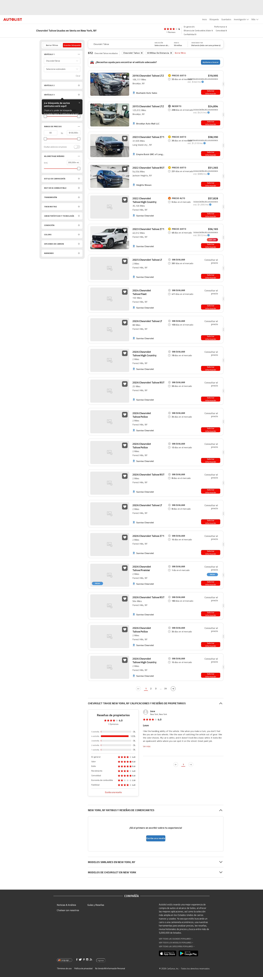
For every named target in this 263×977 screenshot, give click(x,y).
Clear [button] (78, 75)
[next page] (173, 688)
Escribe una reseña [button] (155, 838)
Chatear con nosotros (68, 910)
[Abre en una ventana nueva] (167, 953)
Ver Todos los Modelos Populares (176, 942)
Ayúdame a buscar (211, 62)
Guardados (226, 19)
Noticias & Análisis (66, 905)
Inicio (204, 19)
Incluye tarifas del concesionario (205, 109)
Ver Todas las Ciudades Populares (175, 938)
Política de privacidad (83, 968)
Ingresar (101, 960)
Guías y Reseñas (95, 905)
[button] (62, 61)
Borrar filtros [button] (52, 45)
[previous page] (138, 688)
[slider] (45, 116)
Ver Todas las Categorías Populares (176, 946)
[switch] (75, 147)
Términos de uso (64, 968)
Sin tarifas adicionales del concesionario (203, 79)
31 (165, 688)
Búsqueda (214, 19)
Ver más (146, 746)
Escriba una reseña (113, 792)
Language (65, 960)
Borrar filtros (180, 52)
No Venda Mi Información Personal (110, 968)
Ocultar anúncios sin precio (55, 146)
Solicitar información (210, 92)
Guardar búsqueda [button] (72, 45)
